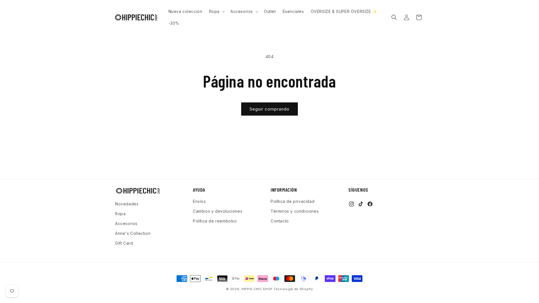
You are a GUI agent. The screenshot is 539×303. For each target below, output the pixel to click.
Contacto (280, 221)
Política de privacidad (292, 201)
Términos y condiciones (295, 211)
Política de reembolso (215, 221)
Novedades (126, 203)
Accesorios (126, 223)
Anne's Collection (132, 233)
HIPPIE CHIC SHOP (257, 289)
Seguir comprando (269, 109)
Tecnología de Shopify (293, 289)
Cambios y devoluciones (217, 211)
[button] (216, 11)
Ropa (120, 213)
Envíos (199, 201)
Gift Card (124, 243)
